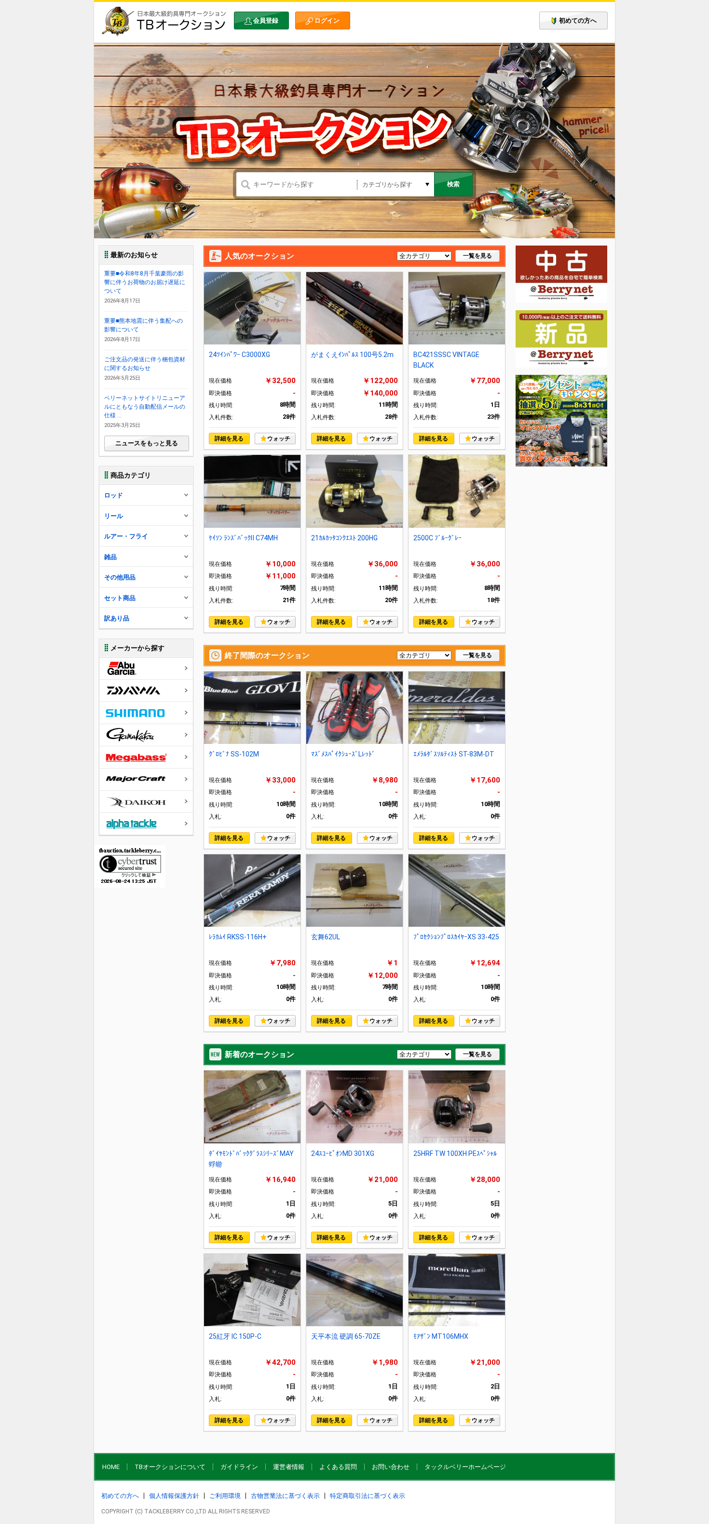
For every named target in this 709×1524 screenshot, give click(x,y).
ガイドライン (239, 1466)
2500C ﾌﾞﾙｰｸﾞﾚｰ (437, 538)
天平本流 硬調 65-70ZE (346, 1336)
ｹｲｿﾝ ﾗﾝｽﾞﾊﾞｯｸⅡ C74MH (243, 538)
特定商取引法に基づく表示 (367, 1495)
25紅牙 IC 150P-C (235, 1336)
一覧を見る (477, 255)
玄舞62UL (325, 937)
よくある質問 (338, 1466)
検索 (453, 184)
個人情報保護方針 (174, 1495)
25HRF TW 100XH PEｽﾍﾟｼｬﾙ (455, 1153)
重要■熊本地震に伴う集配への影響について (143, 325)
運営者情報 (288, 1466)
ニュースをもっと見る (146, 443)
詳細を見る (229, 438)
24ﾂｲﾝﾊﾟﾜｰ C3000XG (239, 354)
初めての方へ (578, 20)
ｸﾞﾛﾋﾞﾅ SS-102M (234, 754)
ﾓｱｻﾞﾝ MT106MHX (440, 1336)
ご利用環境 (225, 1495)
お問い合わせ (390, 1466)
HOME (111, 1466)
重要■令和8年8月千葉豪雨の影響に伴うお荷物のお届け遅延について (144, 282)
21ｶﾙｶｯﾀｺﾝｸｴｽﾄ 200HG (344, 538)
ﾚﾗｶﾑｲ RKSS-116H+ (238, 937)
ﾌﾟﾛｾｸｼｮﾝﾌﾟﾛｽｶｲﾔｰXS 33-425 (456, 937)
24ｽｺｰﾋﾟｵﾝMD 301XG (342, 1153)
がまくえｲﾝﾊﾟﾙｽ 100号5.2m (352, 354)
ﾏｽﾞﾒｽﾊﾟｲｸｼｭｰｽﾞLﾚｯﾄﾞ (343, 754)
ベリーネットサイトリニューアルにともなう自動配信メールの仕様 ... (144, 407)
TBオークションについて (170, 1466)
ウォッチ (278, 438)
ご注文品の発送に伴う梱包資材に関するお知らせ (144, 363)
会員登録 (265, 20)
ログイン (327, 20)
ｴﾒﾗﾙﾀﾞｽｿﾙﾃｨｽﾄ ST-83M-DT (453, 754)
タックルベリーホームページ (465, 1466)
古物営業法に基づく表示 (285, 1495)
